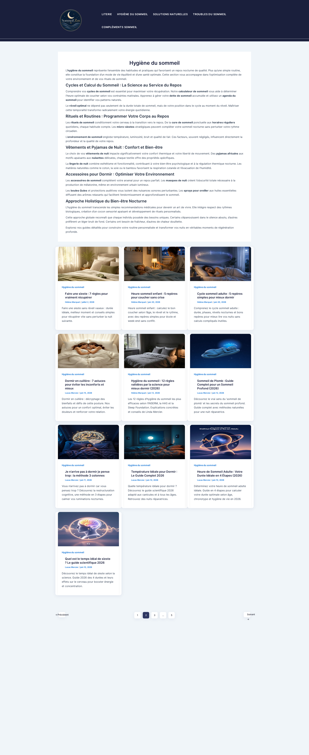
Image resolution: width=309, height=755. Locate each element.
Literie (107, 14)
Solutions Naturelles (170, 14)
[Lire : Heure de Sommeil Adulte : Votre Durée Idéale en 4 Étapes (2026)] (220, 441)
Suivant (248, 615)
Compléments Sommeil (119, 27)
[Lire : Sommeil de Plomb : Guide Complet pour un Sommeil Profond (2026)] (220, 350)
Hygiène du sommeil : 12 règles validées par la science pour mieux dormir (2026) (152, 384)
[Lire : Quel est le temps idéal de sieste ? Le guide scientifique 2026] (88, 528)
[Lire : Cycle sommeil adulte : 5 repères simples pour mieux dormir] (220, 263)
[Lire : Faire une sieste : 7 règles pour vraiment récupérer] (88, 263)
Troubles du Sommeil (209, 14)
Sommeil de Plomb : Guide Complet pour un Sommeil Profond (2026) (215, 384)
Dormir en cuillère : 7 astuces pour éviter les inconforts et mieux (85, 384)
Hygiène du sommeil (132, 14)
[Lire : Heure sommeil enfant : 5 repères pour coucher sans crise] (154, 263)
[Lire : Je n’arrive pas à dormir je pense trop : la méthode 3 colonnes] (88, 441)
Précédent (62, 614)
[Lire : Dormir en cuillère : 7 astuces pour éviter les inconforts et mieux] (88, 350)
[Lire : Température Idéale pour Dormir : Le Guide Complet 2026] (154, 441)
